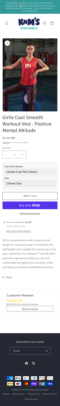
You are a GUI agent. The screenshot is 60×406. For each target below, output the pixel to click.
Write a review (30, 308)
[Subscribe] (46, 351)
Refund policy (18, 394)
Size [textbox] (6, 178)
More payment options (30, 213)
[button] (6, 23)
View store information (18, 230)
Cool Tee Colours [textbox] (13, 166)
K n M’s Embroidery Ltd (28, 390)
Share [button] (9, 277)
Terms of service (50, 394)
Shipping (6, 142)
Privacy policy (34, 394)
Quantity (6, 147)
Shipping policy (31, 399)
